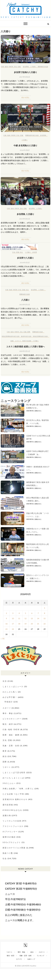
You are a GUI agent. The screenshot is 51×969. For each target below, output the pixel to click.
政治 (5, 756)
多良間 (34, 252)
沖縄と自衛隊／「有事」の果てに (18, 789)
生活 (5, 681)
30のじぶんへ (9, 783)
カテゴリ (19, 959)
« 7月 (3, 639)
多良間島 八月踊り (25, 214)
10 (13, 618)
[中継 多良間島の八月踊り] (25, 118)
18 (19, 624)
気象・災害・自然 (11, 745)
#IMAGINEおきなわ (12, 810)
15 (45, 618)
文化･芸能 (17, 66)
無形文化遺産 (26, 341)
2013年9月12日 (24, 305)
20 (32, 624)
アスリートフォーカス (13, 826)
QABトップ (31, 959)
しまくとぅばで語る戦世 (14, 772)
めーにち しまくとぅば (13, 778)
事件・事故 (8, 713)
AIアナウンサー (10, 831)
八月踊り (33, 66)
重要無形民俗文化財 (32, 135)
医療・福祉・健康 (11, 735)
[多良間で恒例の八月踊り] (25, 49)
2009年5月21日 (24, 351)
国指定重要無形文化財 (40, 336)
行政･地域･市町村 (7, 66)
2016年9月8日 (24, 150)
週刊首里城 (8, 805)
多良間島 (26, 66)
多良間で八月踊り (25, 257)
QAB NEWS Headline (28, 966)
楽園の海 (7, 815)
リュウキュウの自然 (12, 821)
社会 (21, 252)
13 (32, 618)
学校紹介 (8, 702)
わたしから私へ (10, 692)
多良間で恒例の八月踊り (25, 72)
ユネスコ (18, 341)
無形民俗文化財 (26, 336)
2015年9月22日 (24, 219)
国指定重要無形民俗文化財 (11, 336)
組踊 (12, 341)
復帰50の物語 (9, 837)
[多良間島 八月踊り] (25, 191)
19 (25, 624)
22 (45, 624)
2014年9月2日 (24, 263)
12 (25, 618)
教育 (5, 751)
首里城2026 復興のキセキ (15, 799)
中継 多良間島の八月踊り (25, 145)
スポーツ (7, 708)
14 (38, 618)
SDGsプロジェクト (12, 842)
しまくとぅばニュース (13, 686)
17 (13, 624)
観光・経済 (8, 724)
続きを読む (26, 97)
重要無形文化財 (43, 66)
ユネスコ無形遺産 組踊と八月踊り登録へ (25, 346)
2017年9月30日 (24, 77)
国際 (28, 332)
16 (6, 624)
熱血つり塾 (8, 853)
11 (19, 618)
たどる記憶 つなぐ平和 (13, 794)
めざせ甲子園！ (10, 697)
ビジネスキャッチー (12, 719)
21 (38, 624)
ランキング (40, 955)
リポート (7, 767)
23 (6, 629)
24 (13, 629)
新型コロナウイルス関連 (14, 848)
